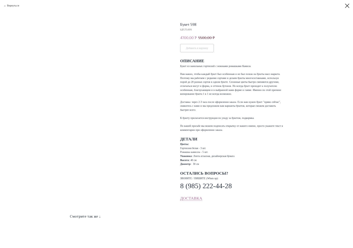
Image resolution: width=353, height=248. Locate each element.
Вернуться (13, 5)
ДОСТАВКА (191, 198)
